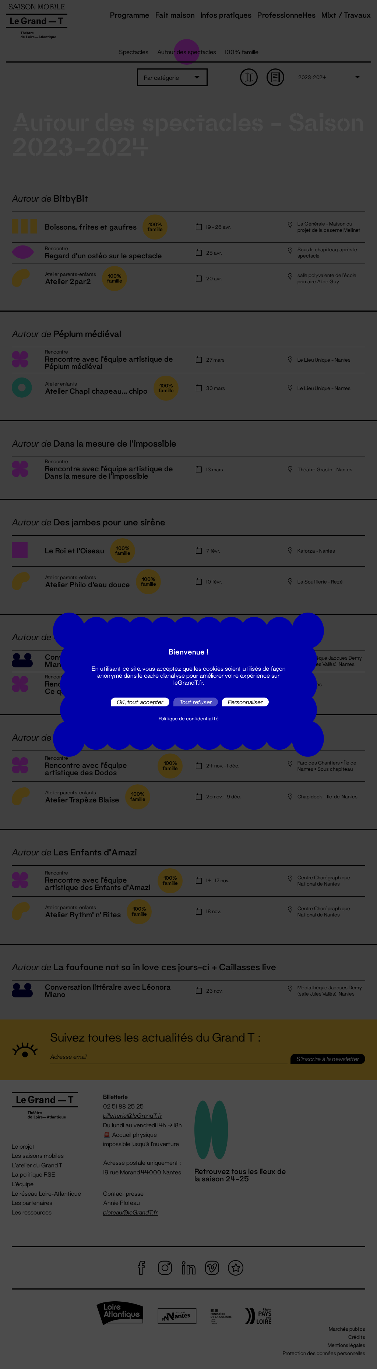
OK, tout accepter (140, 701)
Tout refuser (195, 701)
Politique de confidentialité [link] (189, 718)
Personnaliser (245, 701)
